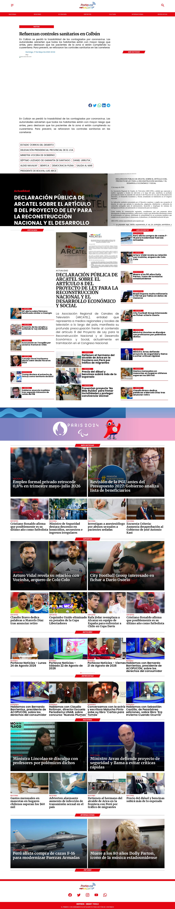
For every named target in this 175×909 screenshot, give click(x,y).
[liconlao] (127, 335)
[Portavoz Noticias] (12, 6)
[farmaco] (15, 313)
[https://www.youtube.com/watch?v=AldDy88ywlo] (145, 692)
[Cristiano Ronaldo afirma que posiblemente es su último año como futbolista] (29, 519)
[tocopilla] (15, 345)
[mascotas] (127, 373)
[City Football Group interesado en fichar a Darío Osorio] (127, 316)
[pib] (15, 392)
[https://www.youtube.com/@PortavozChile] (96, 896)
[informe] (68, 519)
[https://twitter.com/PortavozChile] (78, 896)
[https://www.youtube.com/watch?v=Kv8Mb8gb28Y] (68, 648)
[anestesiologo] (107, 519)
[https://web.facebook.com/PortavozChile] (70, 896)
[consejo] (15, 360)
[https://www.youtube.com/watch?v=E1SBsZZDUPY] (107, 692)
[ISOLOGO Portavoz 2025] (87, 8)
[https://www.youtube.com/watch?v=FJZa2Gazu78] (68, 692)
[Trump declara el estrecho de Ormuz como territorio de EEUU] (15, 376)
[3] (87, 267)
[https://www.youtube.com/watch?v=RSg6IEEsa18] (107, 648)
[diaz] (127, 393)
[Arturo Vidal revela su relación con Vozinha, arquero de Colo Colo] (127, 257)
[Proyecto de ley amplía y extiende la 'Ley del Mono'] (15, 329)
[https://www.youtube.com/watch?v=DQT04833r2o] (29, 648)
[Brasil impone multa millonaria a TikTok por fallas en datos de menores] (127, 296)
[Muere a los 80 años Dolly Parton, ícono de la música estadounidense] (127, 277)
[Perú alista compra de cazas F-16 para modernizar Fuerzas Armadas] (127, 238)
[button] (37, 145)
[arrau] (127, 354)
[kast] (145, 519)
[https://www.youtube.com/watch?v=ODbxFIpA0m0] (145, 648)
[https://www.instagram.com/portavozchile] (87, 896)
